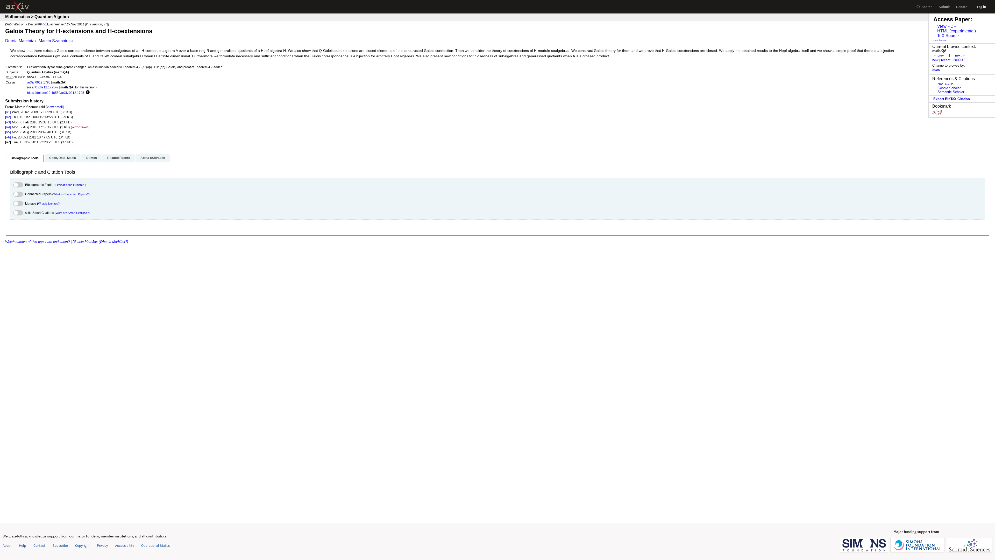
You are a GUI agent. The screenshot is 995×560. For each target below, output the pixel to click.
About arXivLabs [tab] (152, 158)
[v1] (8, 112)
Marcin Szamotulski (57, 41)
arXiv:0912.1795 (39, 82)
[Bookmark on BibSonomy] (934, 113)
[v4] (8, 127)
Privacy (102, 545)
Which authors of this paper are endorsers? (37, 242)
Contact (39, 545)
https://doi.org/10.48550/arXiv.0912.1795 (55, 92)
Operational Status (155, 545)
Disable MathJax (85, 242)
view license (940, 40)
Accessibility (124, 545)
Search (927, 7)
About (7, 545)
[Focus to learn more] (87, 92)
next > (960, 55)
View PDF (946, 26)
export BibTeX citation (951, 99)
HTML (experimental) (956, 31)
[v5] (8, 132)
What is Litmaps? (49, 203)
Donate (961, 7)
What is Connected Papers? (71, 194)
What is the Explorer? (71, 184)
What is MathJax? (113, 242)
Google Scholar (949, 88)
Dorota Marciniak (21, 41)
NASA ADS (945, 84)
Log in (981, 7)
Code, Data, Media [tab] (62, 158)
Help (22, 545)
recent (945, 60)
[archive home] (17, 7)
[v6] (8, 137)
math (936, 70)
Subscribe (60, 545)
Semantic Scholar (950, 92)
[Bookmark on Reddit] (939, 113)
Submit (944, 7)
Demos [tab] (91, 158)
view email (55, 107)
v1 (45, 24)
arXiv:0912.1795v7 (45, 87)
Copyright (82, 545)
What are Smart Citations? (72, 212)
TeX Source (948, 35)
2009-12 (959, 60)
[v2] (8, 117)
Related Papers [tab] (118, 158)
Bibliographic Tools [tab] (25, 158)
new (935, 60)
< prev (939, 55)
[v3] (8, 122)
